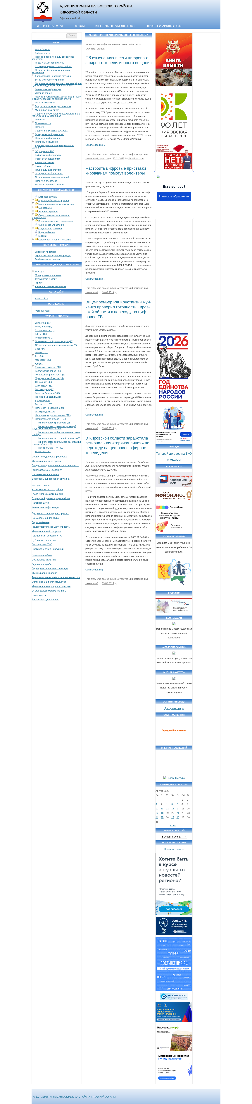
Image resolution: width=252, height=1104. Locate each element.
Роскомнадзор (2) (44, 337)
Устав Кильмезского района (49, 79)
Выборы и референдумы (48, 155)
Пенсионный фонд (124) (48, 397)
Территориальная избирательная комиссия (56, 577)
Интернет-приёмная (50, 26)
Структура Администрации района (53, 66)
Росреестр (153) (43, 404)
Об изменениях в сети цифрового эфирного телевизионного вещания (118, 60)
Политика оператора (46, 181)
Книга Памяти (42, 49)
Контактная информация (48, 89)
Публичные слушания (46, 142)
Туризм (38, 282)
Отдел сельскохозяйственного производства (51, 216)
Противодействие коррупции (53, 200)
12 (167, 808)
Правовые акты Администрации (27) (54, 341)
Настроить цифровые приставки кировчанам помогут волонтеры (115, 170)
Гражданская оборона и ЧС (49, 134)
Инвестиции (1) (43, 323)
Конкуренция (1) (43, 326)
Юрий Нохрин (136, 158)
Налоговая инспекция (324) (49, 408)
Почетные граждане (45, 102)
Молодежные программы (48, 275)
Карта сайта (41, 298)
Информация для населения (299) (53, 415)
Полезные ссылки (174, 849)
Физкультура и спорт (46, 279)
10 (157, 808)
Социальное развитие (50, 228)
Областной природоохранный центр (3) (56, 345)
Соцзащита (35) (43, 382)
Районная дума (43, 53)
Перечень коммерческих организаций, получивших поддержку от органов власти (56, 97)
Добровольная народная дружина (53, 76)
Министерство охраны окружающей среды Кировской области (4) (54, 427)
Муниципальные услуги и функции (56, 204)
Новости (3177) (43, 451)
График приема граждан (48, 259)
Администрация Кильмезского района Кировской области (96, 9)
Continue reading (95, 145)
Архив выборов (43, 166)
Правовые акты (43, 123)
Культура (39, 271)
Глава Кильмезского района (49, 62)
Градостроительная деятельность (53, 106)
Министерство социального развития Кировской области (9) (57, 443)
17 (157, 813)
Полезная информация (47, 138)
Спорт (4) (40, 349)
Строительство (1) (44, 330)
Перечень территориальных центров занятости (53, 58)
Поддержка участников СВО (164, 26)
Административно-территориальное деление (53, 146)
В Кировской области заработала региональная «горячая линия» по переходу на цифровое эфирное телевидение (117, 445)
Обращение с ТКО (44, 151)
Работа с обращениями (47, 159)
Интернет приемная (45, 252)
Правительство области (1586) (51, 419)
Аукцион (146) (42, 400)
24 (157, 817)
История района (43, 93)
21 (178, 813)
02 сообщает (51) (44, 385)
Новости (79, 26)
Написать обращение (174, 196)
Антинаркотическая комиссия (50, 286)
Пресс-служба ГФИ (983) (51, 448)
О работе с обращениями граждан (53, 255)
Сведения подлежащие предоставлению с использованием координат (56, 114)
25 (162, 817)
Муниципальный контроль (49, 173)
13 (172, 808)
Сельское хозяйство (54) (48, 367)
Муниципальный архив (47, 110)
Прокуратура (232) (45, 411)
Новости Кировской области (49, 184)
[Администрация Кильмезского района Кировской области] (42, 22)
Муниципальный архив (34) (49, 378)
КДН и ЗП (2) (41, 334)
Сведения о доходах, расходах (51, 130)
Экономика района (48, 211)
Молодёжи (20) (43, 360)
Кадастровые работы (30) (48, 371)
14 (178, 808)
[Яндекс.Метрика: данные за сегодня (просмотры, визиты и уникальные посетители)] (174, 778)
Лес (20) (39, 356)
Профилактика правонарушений (52, 177)
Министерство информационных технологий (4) (56, 433)
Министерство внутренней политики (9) (59, 438)
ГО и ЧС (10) (41, 352)
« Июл (173, 825)
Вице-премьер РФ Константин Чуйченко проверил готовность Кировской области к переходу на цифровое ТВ (118, 309)
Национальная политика (48, 170)
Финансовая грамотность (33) (50, 374)
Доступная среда (174, 708)
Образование (45, 208)
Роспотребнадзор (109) (47, 393)
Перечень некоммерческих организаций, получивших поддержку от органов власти (57, 84)
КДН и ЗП (43, 236)
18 (162, 813)
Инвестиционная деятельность (115, 26)
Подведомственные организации (55, 221)
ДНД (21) (39, 363)
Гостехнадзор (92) (44, 389)
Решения (40, 119)
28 (178, 817)
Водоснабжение (46, 232)
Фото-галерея (42, 311)
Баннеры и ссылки (44, 162)
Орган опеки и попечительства (54, 239)
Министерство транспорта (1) (54, 422)
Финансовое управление (51, 225)
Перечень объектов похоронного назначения (51, 71)
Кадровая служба (47, 197)
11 (162, 808)
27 (172, 817)
